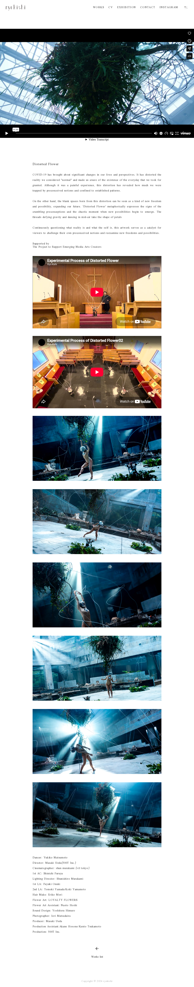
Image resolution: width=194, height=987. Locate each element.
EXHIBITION (126, 7)
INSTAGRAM (169, 7)
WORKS (98, 7)
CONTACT (147, 7)
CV (110, 7)
